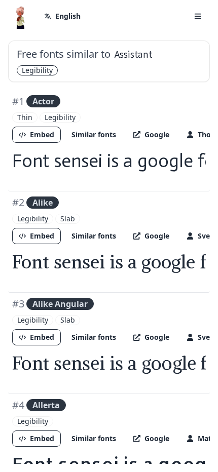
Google (156, 134)
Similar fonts (93, 134)
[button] (198, 16)
